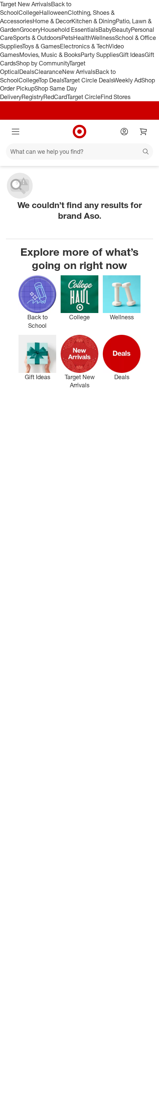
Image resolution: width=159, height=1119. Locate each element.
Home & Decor (52, 21)
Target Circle (84, 97)
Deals (26, 71)
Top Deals (51, 80)
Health (82, 37)
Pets (67, 37)
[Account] (124, 131)
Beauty (121, 29)
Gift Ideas (132, 54)
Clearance (48, 71)
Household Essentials (69, 29)
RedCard (55, 97)
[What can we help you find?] (79, 151)
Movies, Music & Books (50, 54)
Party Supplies (100, 54)
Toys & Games (41, 46)
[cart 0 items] (143, 131)
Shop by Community (42, 63)
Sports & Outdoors (37, 37)
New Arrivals (78, 71)
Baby (105, 29)
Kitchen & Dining (93, 21)
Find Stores (116, 97)
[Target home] (79, 131)
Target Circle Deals (89, 80)
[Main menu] (15, 131)
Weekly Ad (127, 80)
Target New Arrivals (25, 4)
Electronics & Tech (84, 46)
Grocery (30, 29)
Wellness (103, 37)
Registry (32, 97)
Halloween (53, 12)
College (28, 12)
